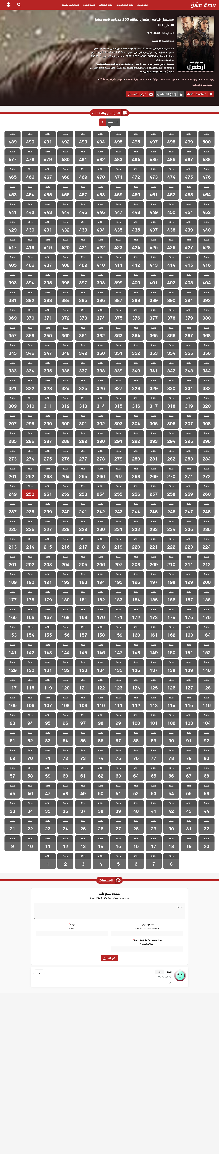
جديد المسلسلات (189, 79)
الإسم (72, 924)
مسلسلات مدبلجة (70, 5)
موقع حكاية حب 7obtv (111, 79)
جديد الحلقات (207, 79)
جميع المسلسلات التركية (165, 79)
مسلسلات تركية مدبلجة (137, 79)
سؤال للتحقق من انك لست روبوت (147, 940)
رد (39, 972)
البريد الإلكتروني (147, 924)
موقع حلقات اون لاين (202, 85)
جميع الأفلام (89, 5)
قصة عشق (142, 5)
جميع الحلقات (106, 5)
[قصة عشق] (203, 5)
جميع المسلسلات (125, 5)
